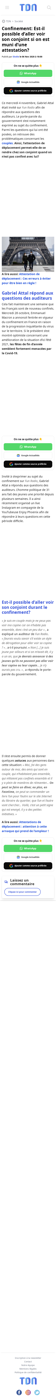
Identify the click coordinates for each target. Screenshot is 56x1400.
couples (7, 143)
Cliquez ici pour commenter (22, 891)
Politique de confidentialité (28, 1372)
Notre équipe (28, 1365)
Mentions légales (28, 1368)
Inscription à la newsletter (28, 1358)
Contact (28, 1361)
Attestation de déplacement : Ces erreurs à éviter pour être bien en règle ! (26, 278)
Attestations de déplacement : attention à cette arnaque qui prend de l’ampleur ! (25, 826)
